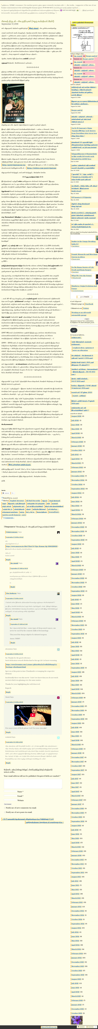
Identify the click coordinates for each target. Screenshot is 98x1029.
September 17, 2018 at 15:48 (19, 624)
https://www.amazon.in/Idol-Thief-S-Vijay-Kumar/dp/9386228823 (31, 546)
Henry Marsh (75, 272)
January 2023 (77, 574)
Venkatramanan (11, 532)
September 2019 (78, 668)
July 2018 (75, 727)
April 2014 (76, 945)
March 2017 (76, 796)
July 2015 (75, 881)
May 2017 (75, 787)
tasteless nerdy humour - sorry (14, 515)
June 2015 (75, 885)
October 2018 (77, 715)
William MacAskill (77, 277)
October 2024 (77, 484)
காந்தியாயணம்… (77, 337)
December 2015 (78, 860)
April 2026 (76, 433)
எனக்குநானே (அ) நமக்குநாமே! (36, 503)
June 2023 (75, 553)
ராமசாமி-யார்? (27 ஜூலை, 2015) (82, 392)
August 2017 (76, 774)
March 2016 (76, 847)
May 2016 (75, 838)
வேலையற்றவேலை (42, 512)
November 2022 (78, 582)
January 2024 (77, 523)
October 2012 (77, 1013)
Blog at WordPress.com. (49, 1027)
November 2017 (78, 762)
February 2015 (77, 902)
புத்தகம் (28, 509)
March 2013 (76, 996)
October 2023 (77, 535)
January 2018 (76, 753)
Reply (8, 560)
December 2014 (78, 911)
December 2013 (78, 962)
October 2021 (77, 629)
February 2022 (77, 621)
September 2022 (78, 591)
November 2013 (78, 966)
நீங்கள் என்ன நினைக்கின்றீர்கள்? (54, 506)
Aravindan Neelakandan (78, 290)
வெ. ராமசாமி (14, 563)
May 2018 (75, 736)
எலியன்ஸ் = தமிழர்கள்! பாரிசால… (84, 65)
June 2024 (75, 501)
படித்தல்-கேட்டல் (7, 509)
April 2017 (75, 791)
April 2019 (75, 689)
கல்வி (48, 503)
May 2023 (75, 557)
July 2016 (75, 830)
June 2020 (75, 663)
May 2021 (75, 651)
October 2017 (77, 766)
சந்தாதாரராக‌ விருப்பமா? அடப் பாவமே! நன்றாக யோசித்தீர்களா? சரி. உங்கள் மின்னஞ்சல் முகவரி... (82, 321)
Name (20, 792)
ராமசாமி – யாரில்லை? (79, 396)
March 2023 (76, 565)
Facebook (89, 304)
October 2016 (77, 817)
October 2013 (77, 971)
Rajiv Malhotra (76, 246)
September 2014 (78, 924)
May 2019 (75, 685)
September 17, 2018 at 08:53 (19, 568)
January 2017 (76, 804)
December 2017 (78, 757)
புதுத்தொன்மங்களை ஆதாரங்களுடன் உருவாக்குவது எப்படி (45, 822)
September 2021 (78, 634)
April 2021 (75, 655)
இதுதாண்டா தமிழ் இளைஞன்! (16, 503)
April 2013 (75, 992)
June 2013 (75, 988)
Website (20, 800)
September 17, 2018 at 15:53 (14, 654)
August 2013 (76, 979)
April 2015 (75, 894)
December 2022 (78, 578)
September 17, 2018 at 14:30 (14, 598)
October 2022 (77, 587)
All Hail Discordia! (33, 501)
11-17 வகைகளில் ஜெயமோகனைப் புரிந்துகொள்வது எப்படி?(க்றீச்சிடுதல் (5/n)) (28, 819)
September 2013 (78, 975)
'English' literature (17, 501)
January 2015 (76, 907)
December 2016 (78, 808)
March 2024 (76, 514)
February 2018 (77, 749)
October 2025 (77, 450)
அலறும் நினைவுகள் (54, 501)
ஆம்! (73, 330)
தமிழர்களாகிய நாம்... (19, 506)
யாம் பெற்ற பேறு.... (53, 509)
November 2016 (78, 813)
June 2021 (75, 646)
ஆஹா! (4, 503)
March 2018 (76, 744)
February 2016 (77, 851)
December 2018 (78, 706)
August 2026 (76, 416)
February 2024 (77, 518)
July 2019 (75, 676)
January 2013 (76, 1005)
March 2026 (76, 437)
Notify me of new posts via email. (19, 812)
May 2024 (75, 506)
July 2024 (75, 497)
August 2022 (76, 595)
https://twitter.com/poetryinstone (41, 168)
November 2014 (78, 915)
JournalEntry (54, 512)
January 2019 (77, 702)
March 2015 (76, 898)
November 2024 (78, 480)
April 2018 (75, 740)
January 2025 (77, 472)
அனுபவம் (44, 501)
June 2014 (75, 936)
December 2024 (78, 476)
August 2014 (76, 928)
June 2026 (75, 425)
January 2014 (77, 958)
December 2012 (78, 1009)
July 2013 (75, 983)
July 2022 (75, 600)
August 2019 (76, 672)
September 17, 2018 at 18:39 (14, 702)
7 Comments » (8, 518)
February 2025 (77, 467)
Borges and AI (91, 56)
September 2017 (78, 770)
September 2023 (78, 540)
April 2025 (76, 459)
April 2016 (75, 843)
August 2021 (76, 638)
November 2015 (78, 864)
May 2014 (75, 941)
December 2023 (78, 527)
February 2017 (77, 800)
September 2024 (78, 489)
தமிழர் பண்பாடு (6, 506)
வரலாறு (22, 512)
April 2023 (76, 561)
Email (20, 796)
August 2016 (76, 825)
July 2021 (75, 642)
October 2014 (77, 919)
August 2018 (76, 723)
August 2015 (76, 877)
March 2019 (76, 693)
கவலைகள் (55, 503)
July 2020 (75, 659)
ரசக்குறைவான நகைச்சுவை (10, 512)
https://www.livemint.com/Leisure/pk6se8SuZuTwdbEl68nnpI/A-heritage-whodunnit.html (31, 666)
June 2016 (75, 834)
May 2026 (75, 429)
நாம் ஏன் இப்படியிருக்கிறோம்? (35, 506)
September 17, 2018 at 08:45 (14, 537)
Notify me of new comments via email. (21, 808)
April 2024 (76, 510)
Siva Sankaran (11, 593)
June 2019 (75, 681)
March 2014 (76, 949)
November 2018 (78, 710)
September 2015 (78, 872)
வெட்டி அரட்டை (30, 512)
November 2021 (78, 625)
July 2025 (75, 454)
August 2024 (76, 493)
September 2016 (78, 821)
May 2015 (75, 889)
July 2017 (75, 779)
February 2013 (77, 1000)
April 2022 (76, 612)
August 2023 (76, 544)
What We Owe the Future (82, 276)
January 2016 (77, 855)
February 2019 (77, 698)
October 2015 (77, 868)
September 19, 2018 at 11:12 (14, 742)
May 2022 (75, 608)
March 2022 (76, 617)
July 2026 (75, 420)
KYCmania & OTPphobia (81, 197)
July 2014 (75, 932)
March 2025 (76, 463)
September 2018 (78, 719)
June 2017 (75, 783)
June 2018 (75, 732)
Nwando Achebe (76, 259)
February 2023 (77, 570)
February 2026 (77, 442)
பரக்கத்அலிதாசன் (19, 509)
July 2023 (75, 548)
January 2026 (77, 446)
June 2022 (75, 604)
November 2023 (78, 531)
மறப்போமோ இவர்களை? (39, 509)
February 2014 (77, 953)
